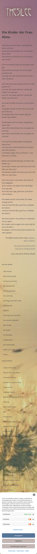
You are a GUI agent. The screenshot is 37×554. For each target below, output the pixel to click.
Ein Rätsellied (7, 335)
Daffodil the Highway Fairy (12, 397)
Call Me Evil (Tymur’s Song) (12, 382)
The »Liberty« (7, 461)
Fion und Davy (8, 296)
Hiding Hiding (8, 441)
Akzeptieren (19, 535)
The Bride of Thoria (9, 377)
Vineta (5, 354)
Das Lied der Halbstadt (10, 320)
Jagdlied (6, 310)
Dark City (6, 402)
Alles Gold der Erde (9, 276)
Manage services (18, 529)
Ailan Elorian (7, 271)
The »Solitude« (8, 490)
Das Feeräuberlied (9, 291)
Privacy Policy (12, 551)
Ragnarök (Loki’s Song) (10, 485)
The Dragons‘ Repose (10, 421)
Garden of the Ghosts (10, 426)
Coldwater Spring (9, 392)
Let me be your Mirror (10, 456)
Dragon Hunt (7, 417)
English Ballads (7, 361)
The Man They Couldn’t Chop (12, 470)
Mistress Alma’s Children (11, 480)
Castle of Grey (7, 387)
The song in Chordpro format (25, 249)
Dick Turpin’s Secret (9, 407)
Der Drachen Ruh (9, 286)
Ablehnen (18, 541)
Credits (27, 551)
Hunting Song (7, 446)
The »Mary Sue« (8, 475)
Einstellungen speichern (18, 546)
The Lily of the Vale (9, 465)
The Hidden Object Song (11, 436)
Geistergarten (7, 306)
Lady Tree (6, 451)
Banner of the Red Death (11, 373)
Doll (4, 412)
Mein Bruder (7, 325)
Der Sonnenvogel (9, 345)
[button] (34, 495)
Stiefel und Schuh (9, 350)
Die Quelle (6, 330)
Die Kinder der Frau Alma (11, 315)
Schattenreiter (8, 340)
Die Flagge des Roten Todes (12, 301)
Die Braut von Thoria (10, 281)
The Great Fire (8, 431)
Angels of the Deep (9, 368)
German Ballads (7, 264)
